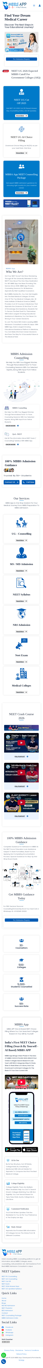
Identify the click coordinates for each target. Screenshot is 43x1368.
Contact (5, 1313)
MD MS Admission (8, 1305)
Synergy (21, 1360)
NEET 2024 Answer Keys (10, 1286)
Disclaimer (19, 1350)
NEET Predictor (7, 1308)
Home (4, 1298)
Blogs (4, 1303)
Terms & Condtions (32, 1350)
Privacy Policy (9, 1350)
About (4, 1301)
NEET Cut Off (6, 1281)
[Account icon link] (40, 5)
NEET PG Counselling (9, 1276)
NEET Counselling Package (11, 1315)
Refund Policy (21, 1354)
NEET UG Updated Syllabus (12, 1289)
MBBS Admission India (10, 1318)
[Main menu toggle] (34, 5)
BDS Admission (7, 1310)
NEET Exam (6, 1284)
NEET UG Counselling (9, 1279)
